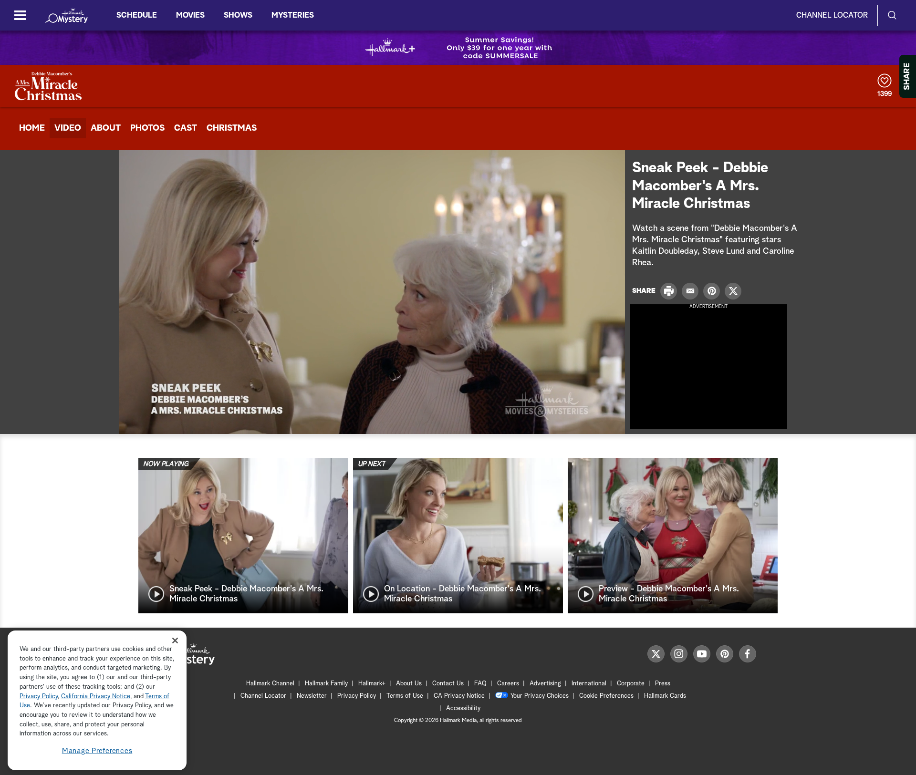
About (106, 128)
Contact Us (448, 684)
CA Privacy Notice (459, 696)
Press (662, 684)
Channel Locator (832, 15)
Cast (185, 128)
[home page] (66, 15)
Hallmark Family (326, 684)
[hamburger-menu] (20, 15)
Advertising (545, 684)
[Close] (175, 640)
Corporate (631, 684)
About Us (409, 684)
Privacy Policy (356, 696)
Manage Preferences (97, 750)
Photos (147, 128)
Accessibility (463, 708)
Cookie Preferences (606, 696)
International (589, 684)
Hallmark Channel (270, 684)
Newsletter (312, 696)
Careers (508, 684)
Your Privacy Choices (539, 696)
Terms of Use (404, 696)
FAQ (480, 684)
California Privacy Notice (95, 696)
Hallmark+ (371, 684)
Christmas (232, 128)
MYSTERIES (292, 15)
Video (67, 128)
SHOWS (238, 15)
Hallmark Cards (665, 696)
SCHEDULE (136, 15)
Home (32, 128)
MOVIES (190, 15)
